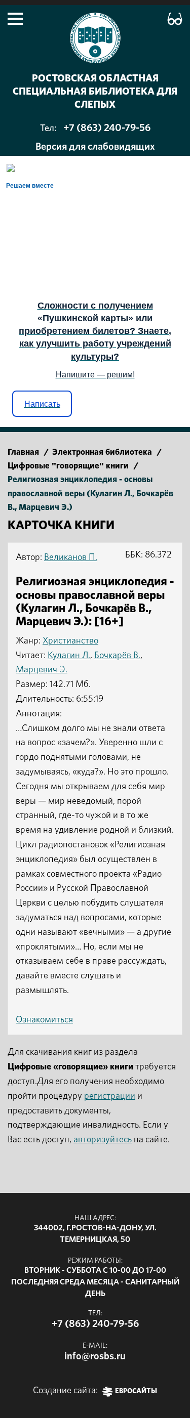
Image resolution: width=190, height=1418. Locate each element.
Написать (42, 404)
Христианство (70, 641)
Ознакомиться (44, 1019)
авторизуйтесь (102, 1139)
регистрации (109, 1096)
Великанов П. (70, 557)
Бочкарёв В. (117, 655)
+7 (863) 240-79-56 (106, 128)
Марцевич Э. (41, 669)
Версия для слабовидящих (95, 147)
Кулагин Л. (69, 655)
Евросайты (136, 1391)
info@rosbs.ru (95, 1356)
